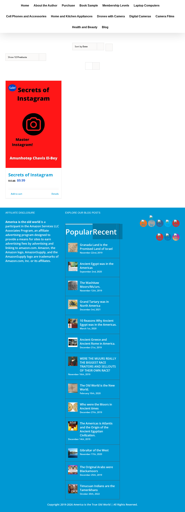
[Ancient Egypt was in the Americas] (73, 266)
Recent (105, 232)
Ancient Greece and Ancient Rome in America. (97, 342)
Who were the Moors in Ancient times (96, 406)
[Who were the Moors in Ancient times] (73, 407)
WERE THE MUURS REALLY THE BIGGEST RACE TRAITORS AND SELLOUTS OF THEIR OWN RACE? (98, 364)
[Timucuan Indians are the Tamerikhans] (73, 488)
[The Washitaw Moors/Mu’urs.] (73, 285)
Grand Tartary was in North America (94, 304)
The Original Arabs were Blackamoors (96, 469)
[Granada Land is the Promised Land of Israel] (73, 247)
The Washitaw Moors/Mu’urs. (90, 285)
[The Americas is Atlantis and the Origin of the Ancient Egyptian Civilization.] (73, 426)
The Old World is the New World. (97, 387)
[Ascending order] (109, 47)
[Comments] (119, 231)
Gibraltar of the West (94, 450)
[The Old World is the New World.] (73, 388)
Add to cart (16, 193)
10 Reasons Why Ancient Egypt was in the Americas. (98, 323)
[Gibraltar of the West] (73, 453)
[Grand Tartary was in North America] (73, 304)
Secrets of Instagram (30, 175)
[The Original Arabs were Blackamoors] (73, 469)
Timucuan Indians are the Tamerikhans (97, 488)
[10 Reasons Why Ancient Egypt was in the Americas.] (73, 323)
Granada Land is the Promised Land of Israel (96, 247)
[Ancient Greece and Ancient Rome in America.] (73, 342)
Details (55, 193)
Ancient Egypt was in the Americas (96, 266)
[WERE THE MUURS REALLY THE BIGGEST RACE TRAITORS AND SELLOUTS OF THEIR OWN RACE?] (73, 361)
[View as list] (96, 66)
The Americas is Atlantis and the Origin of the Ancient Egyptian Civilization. (96, 429)
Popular (78, 232)
